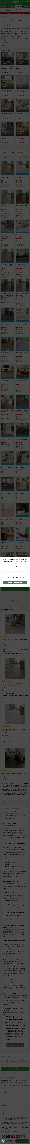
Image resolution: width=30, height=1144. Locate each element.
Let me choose (15, 573)
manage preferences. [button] (14, 564)
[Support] (3, 1141)
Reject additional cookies (15, 577)
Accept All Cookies (15, 582)
